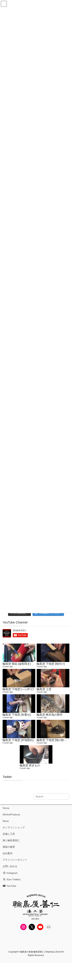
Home (6, 808)
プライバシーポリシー (15, 859)
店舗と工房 (9, 834)
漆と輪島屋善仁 (11, 840)
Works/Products (11, 814)
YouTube (11, 885)
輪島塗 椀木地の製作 (50, 714)
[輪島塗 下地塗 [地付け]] (53, 653)
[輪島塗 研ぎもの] (36, 754)
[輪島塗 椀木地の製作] (53, 703)
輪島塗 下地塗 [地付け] (51, 663)
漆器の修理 (9, 846)
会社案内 (7, 853)
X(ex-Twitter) (13, 879)
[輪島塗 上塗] (53, 678)
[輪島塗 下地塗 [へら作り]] (19, 678)
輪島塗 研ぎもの (30, 765)
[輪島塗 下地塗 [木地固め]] (19, 729)
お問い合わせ (10, 866)
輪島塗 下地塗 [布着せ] (17, 714)
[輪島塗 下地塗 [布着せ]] (19, 703)
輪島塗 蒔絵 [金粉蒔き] (17, 663)
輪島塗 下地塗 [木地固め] (18, 740)
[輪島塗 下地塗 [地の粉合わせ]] (53, 729)
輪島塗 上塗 (44, 689)
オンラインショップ (14, 827)
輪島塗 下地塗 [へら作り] (18, 689)
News (6, 821)
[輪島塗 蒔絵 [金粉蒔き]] (19, 653)
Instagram (12, 873)
